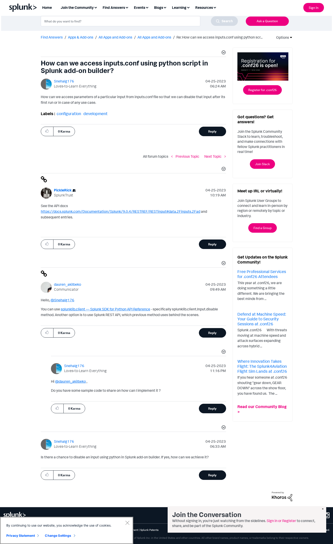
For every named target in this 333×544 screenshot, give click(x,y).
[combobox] (139, 21)
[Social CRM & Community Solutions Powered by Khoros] (282, 496)
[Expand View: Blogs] (165, 7)
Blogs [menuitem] (158, 7)
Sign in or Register (281, 520)
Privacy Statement (20, 535)
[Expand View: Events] (147, 7)
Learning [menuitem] (179, 7)
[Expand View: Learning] (188, 7)
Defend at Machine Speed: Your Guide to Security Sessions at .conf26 (261, 319)
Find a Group (262, 228)
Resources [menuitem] (204, 7)
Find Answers (52, 37)
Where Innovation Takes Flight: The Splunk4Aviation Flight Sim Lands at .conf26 (262, 366)
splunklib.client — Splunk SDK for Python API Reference (105, 309)
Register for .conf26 (262, 90)
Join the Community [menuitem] (77, 7)
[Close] (127, 522)
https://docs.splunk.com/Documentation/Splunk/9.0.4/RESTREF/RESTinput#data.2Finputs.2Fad (120, 211)
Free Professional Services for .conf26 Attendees (261, 274)
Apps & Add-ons (80, 37)
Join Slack (262, 164)
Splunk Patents (149, 530)
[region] (66, 530)
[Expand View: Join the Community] (95, 7)
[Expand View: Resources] (214, 7)
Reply (212, 131)
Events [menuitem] (139, 7)
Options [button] (281, 37)
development (95, 113)
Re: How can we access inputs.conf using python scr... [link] (219, 37)
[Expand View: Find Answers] (127, 7)
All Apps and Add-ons (115, 37)
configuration (69, 113)
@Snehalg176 (62, 300)
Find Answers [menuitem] (114, 7)
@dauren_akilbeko (70, 381)
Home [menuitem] (47, 7)
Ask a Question (267, 21)
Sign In (314, 8)
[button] (223, 53)
